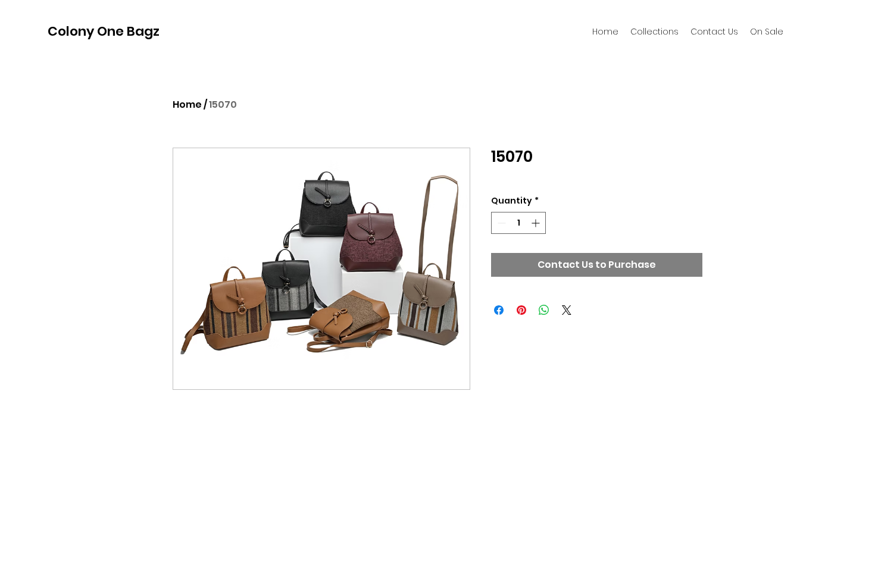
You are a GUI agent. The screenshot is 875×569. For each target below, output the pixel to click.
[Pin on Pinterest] (521, 310)
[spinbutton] (518, 222)
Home (187, 104)
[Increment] (536, 222)
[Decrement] (500, 222)
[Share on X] (567, 310)
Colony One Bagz (104, 31)
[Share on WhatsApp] (544, 310)
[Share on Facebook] (499, 310)
